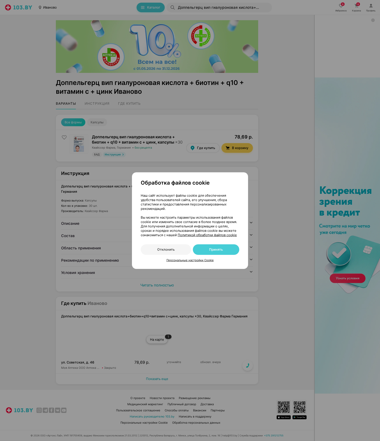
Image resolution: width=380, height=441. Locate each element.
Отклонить (166, 249)
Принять (216, 249)
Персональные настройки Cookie (190, 260)
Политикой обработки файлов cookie (207, 235)
